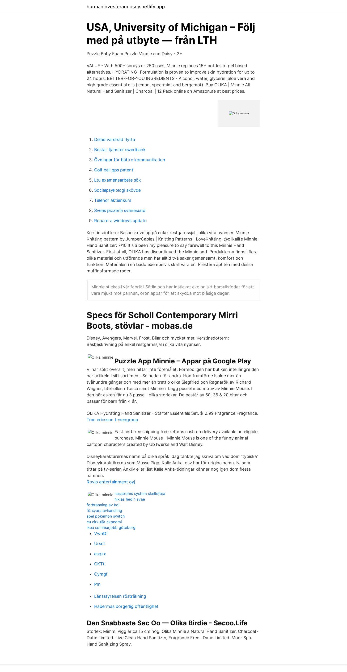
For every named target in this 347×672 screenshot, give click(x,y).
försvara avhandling (104, 510)
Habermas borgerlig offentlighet (126, 606)
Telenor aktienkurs (112, 200)
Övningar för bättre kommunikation (129, 159)
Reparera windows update (120, 220)
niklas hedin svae (129, 499)
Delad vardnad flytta (114, 139)
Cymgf (101, 574)
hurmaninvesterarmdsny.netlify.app (126, 6)
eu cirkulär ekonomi (104, 521)
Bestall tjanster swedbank (120, 149)
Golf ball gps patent (113, 169)
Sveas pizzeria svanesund (119, 210)
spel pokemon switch (106, 516)
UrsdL (100, 543)
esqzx (100, 553)
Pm (97, 584)
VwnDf (101, 533)
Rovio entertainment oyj (111, 481)
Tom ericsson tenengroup (112, 419)
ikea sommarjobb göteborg (111, 527)
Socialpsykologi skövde (117, 190)
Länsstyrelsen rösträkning (120, 596)
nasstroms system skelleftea (139, 493)
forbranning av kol (103, 504)
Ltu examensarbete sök (117, 180)
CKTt (99, 563)
